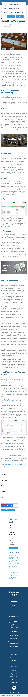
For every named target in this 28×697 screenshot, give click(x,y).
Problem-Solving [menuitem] (14, 635)
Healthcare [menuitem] (14, 654)
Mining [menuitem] (14, 660)
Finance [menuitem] (14, 659)
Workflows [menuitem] (14, 621)
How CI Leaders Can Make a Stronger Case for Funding (14, 568)
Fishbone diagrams (14, 437)
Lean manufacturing (6, 53)
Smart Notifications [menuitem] (14, 622)
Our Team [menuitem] (14, 605)
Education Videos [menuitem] (14, 676)
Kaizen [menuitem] (14, 644)
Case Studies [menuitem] (14, 673)
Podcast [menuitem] (14, 674)
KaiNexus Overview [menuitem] (14, 615)
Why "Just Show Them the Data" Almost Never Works (14, 573)
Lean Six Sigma (20, 77)
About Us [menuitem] (14, 603)
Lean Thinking (4, 96)
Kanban (7, 446)
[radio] (14, 539)
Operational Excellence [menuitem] (14, 647)
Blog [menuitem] (14, 668)
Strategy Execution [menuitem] (14, 637)
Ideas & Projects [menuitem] (14, 633)
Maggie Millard (9, 24)
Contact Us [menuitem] (14, 682)
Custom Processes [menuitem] (14, 640)
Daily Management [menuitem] (14, 638)
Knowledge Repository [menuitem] (14, 625)
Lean (6, 464)
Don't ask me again (20, 16)
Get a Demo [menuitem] (14, 607)
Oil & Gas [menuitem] (14, 662)
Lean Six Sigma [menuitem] (14, 646)
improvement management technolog (10, 391)
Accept (11, 16)
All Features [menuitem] (14, 618)
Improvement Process (13, 464)
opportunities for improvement (12, 173)
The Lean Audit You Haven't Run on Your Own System (13, 557)
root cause (12, 346)
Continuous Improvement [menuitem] (14, 641)
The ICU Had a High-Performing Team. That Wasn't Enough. (14, 577)
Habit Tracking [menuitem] (14, 627)
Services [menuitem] (14, 681)
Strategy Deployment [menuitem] (14, 643)
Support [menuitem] (14, 679)
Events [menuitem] (14, 677)
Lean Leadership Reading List (10, 460)
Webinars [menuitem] (14, 670)
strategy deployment (9, 400)
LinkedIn (21, 24)
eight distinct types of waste (14, 293)
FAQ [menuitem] (14, 608)
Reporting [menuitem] (14, 624)
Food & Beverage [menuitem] (14, 657)
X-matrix (10, 411)
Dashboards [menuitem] (14, 619)
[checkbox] (14, 541)
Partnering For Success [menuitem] (14, 616)
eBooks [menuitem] (14, 671)
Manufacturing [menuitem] (14, 655)
